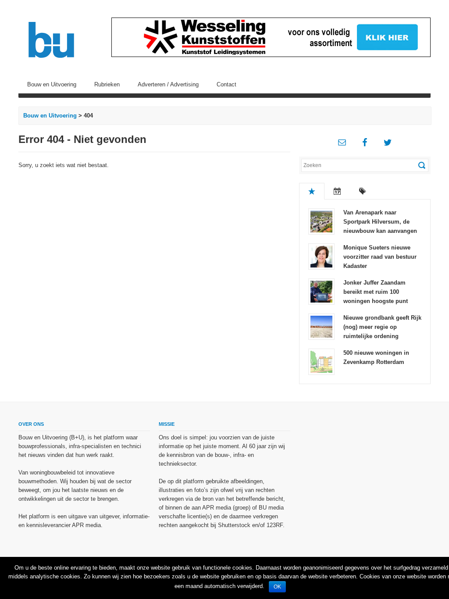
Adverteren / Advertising (168, 84)
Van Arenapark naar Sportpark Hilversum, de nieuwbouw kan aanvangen (380, 221)
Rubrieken (107, 84)
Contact (226, 84)
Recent (337, 191)
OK (277, 587)
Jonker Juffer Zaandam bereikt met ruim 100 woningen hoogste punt (375, 291)
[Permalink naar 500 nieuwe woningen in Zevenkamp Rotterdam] (321, 361)
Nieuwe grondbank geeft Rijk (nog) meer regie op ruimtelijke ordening (382, 326)
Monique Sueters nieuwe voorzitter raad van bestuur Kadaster (380, 256)
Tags (362, 191)
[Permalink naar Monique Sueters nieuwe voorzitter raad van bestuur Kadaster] (321, 256)
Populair (311, 191)
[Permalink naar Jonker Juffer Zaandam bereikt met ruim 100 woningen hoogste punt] (321, 291)
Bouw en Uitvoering (51, 84)
